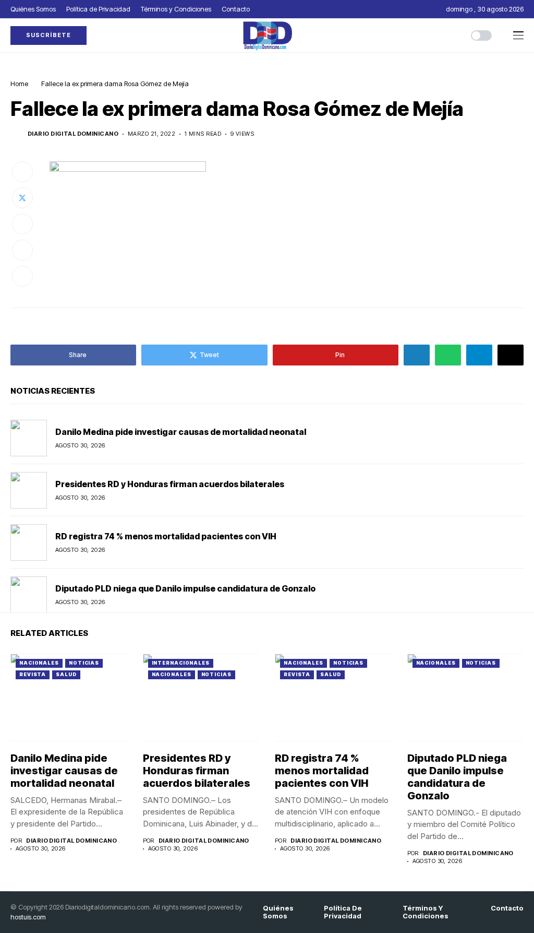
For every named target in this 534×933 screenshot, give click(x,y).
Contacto (507, 908)
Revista (32, 674)
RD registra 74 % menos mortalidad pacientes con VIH (165, 536)
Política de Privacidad (343, 912)
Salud (66, 674)
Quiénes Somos (278, 912)
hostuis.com (28, 917)
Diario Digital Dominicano (73, 134)
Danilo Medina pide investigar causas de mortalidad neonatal (180, 432)
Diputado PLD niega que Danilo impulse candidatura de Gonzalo (185, 588)
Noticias (84, 663)
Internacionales (181, 663)
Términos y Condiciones (425, 912)
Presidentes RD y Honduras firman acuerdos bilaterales (169, 484)
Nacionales (39, 663)
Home (19, 83)
